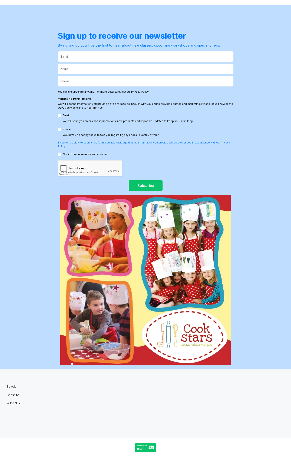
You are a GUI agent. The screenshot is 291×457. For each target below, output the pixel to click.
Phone (111, 132)
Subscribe (145, 185)
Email (128, 118)
